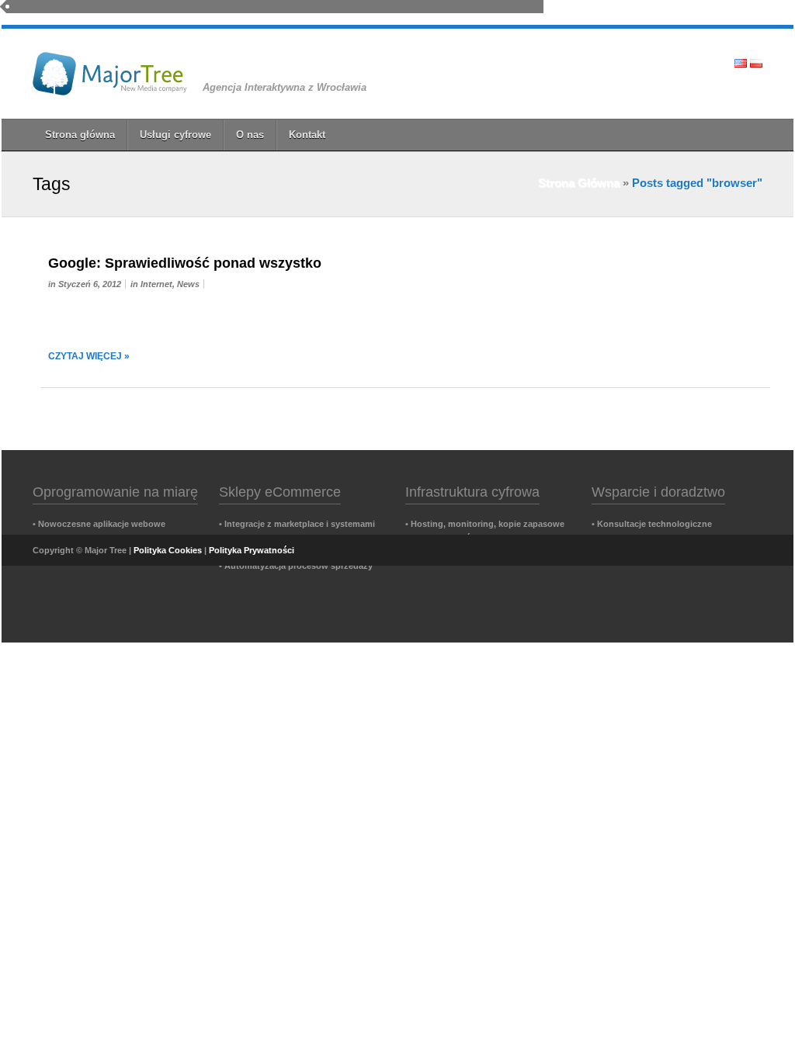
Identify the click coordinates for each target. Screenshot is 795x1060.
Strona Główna (579, 182)
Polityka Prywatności (251, 550)
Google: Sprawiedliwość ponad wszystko (184, 263)
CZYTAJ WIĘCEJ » (89, 356)
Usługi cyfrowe (175, 134)
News (188, 284)
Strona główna (80, 134)
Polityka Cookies (168, 550)
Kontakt (307, 134)
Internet (156, 284)
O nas (250, 134)
